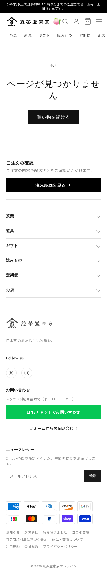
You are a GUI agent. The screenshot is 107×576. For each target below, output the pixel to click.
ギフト (44, 35)
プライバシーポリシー (60, 546)
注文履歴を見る (50, 185)
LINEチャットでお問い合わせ (53, 412)
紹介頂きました (55, 532)
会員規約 (31, 546)
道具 (28, 35)
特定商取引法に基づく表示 (26, 539)
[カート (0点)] (87, 21)
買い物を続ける (53, 117)
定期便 (85, 35)
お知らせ (13, 532)
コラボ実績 (80, 532)
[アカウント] (76, 21)
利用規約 (13, 546)
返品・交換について (67, 539)
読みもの (64, 35)
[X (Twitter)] (11, 373)
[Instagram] (26, 373)
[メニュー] (99, 21)
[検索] (65, 21)
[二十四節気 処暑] (57, 21)
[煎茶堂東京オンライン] (28, 21)
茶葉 (13, 35)
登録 (92, 476)
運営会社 (31, 532)
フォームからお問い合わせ (53, 428)
